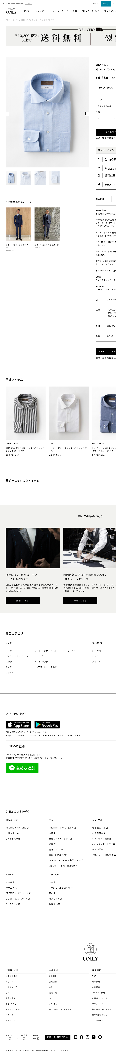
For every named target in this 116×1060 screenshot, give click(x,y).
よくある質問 (97, 1021)
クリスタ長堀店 (13, 904)
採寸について (11, 982)
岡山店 (52, 893)
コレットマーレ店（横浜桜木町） (64, 866)
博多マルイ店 (55, 899)
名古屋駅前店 (99, 833)
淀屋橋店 (10, 882)
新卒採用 (96, 982)
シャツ (9, 667)
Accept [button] (106, 4)
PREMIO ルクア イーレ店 (18, 893)
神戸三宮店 (11, 888)
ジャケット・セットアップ (17, 656)
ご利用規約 (64, 1051)
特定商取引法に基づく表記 (17, 1051)
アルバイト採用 (98, 993)
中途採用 (96, 987)
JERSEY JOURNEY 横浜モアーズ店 (67, 860)
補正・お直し (11, 1004)
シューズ (39, 656)
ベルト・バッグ (41, 662)
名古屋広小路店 (100, 828)
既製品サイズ (11, 1021)
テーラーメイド (70, 651)
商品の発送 (11, 998)
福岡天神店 (54, 904)
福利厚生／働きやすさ (101, 1010)
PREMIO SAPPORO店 (17, 828)
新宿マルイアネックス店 (60, 839)
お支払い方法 (11, 987)
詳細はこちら (22, 601)
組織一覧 (53, 993)
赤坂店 (52, 833)
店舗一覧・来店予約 (56, 1037)
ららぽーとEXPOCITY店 (18, 899)
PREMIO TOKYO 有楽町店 (62, 828)
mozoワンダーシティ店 (103, 844)
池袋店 (52, 844)
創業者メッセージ (99, 998)
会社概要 (53, 976)
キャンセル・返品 (13, 1010)
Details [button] (28, 4)
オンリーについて (99, 1004)
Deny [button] (95, 4)
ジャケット (97, 651)
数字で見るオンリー (100, 1015)
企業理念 (53, 982)
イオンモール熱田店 (102, 839)
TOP (94, 976)
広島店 (52, 882)
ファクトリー (54, 1004)
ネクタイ (10, 672)
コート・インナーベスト (46, 651)
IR (50, 998)
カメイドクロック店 (58, 855)
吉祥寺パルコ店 (56, 849)
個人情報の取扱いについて (43, 1051)
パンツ (9, 662)
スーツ (9, 651)
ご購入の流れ (11, 976)
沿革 (51, 987)
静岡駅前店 (98, 849)
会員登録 (10, 1015)
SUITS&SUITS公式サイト (60, 1010)
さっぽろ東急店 (13, 839)
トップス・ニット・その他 (46, 667)
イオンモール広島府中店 (61, 888)
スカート (96, 662)
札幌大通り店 (12, 833)
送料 (8, 993)
